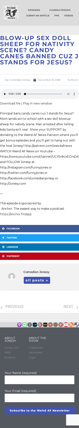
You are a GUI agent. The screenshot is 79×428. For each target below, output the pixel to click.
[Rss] (71, 324)
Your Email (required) (20, 391)
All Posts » (37, 280)
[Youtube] (66, 324)
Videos (68, 15)
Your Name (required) (21, 373)
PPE (56, 15)
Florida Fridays (60, 10)
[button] (39, 228)
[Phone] (76, 324)
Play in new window (37, 103)
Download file (10, 103)
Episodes (34, 10)
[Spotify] (24, 324)
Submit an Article (37, 15)
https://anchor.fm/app (16, 214)
